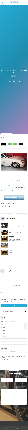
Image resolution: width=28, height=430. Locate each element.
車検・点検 (3, 327)
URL (1, 292)
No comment (12, 206)
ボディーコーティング (5, 339)
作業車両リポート (14, 203)
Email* (16, 376)
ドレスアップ (3, 336)
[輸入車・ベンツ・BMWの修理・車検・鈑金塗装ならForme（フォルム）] (14, 2)
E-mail (15, 285)
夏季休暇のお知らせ (12, 252)
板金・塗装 (3, 333)
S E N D (14, 411)
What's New (13, 76)
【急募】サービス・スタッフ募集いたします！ (9, 321)
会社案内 (2, 324)
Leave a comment (21, 206)
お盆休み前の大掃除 (12, 245)
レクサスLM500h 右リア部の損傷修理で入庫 (17, 226)
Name (2, 285)
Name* (2, 376)
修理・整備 (3, 330)
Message (3, 386)
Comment (2, 275)
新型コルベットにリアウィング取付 (15, 232)
